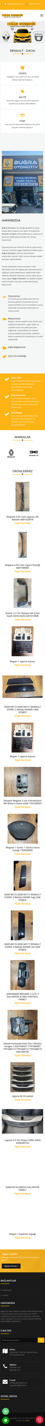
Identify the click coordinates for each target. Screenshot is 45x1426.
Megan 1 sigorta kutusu (22, 661)
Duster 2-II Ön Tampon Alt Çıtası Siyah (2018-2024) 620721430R (22, 614)
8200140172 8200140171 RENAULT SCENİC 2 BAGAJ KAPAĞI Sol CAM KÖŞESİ (22, 947)
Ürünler (5, 1295)
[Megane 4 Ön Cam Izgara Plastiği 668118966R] (22, 545)
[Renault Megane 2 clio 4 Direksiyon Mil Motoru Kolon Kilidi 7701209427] (22, 782)
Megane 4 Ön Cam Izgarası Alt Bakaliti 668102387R (22, 518)
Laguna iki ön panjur (23, 1096)
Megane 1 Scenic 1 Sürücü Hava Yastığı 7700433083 (23, 849)
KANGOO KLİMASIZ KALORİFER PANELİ (22, 1188)
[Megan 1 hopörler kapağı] (22, 1215)
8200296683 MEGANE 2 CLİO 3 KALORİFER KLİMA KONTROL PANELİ (22, 996)
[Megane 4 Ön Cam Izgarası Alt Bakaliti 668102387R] (22, 497)
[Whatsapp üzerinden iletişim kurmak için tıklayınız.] (5, 1420)
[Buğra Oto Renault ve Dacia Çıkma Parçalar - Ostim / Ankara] (14, 15)
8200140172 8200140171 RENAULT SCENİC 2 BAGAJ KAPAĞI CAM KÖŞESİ (22, 709)
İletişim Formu (10, 1266)
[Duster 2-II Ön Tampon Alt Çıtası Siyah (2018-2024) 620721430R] (22, 593)
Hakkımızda (6, 1290)
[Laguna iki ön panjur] (22, 1077)
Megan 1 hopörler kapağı (22, 1233)
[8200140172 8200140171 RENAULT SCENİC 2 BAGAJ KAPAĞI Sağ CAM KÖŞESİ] (22, 876)
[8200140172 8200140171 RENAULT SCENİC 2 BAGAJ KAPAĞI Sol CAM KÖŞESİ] (22, 925)
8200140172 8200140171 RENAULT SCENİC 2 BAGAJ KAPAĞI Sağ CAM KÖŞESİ (22, 897)
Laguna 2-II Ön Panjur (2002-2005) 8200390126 (22, 1141)
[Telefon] (39, 1420)
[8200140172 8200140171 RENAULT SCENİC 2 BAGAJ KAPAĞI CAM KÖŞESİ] (22, 687)
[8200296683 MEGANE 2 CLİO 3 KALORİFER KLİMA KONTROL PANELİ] (22, 975)
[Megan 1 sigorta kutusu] (22, 641)
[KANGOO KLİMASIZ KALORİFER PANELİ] (22, 1168)
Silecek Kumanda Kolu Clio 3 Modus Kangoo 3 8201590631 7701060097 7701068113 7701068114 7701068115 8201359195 (22, 1047)
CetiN (27, 1420)
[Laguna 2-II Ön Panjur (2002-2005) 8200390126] (22, 1121)
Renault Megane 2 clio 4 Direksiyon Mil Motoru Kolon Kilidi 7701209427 (23, 802)
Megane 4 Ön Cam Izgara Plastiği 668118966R (22, 566)
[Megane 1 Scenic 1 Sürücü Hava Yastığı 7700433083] (22, 829)
